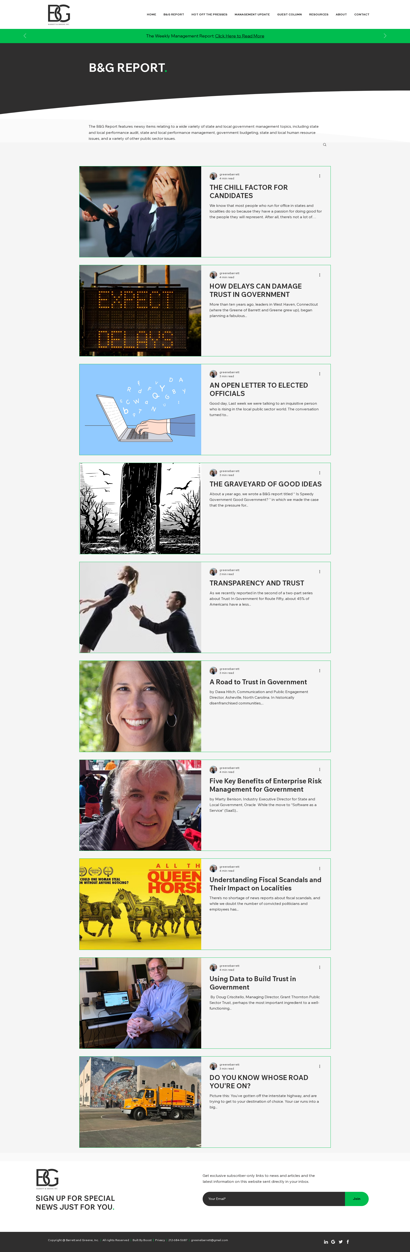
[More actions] (321, 176)
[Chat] (326, 1241)
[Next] (385, 36)
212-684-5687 (177, 1240)
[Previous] (25, 36)
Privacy (160, 1240)
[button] (324, 144)
